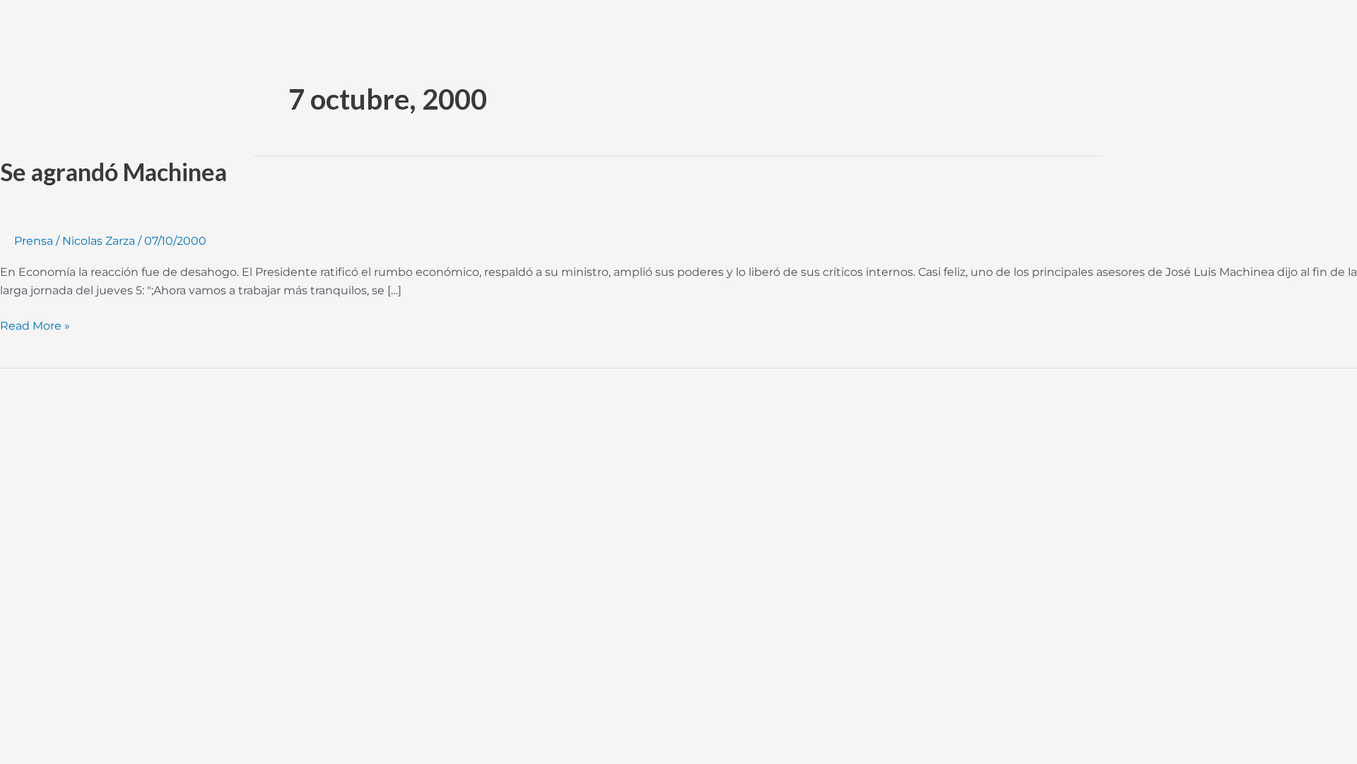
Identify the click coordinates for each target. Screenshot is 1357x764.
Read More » (35, 324)
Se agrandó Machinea (113, 171)
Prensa (33, 241)
